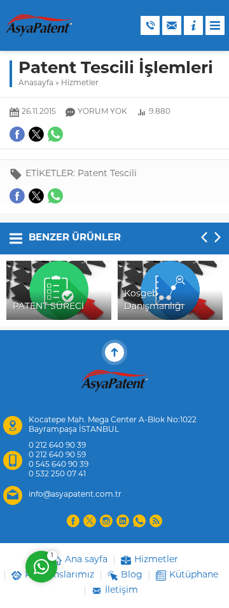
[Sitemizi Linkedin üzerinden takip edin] (122, 521)
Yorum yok (102, 112)
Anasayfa (35, 83)
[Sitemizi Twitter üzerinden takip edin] (89, 521)
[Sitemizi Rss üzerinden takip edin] (155, 521)
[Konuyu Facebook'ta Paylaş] (17, 196)
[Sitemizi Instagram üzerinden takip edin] (106, 521)
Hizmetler (80, 83)
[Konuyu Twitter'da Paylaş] (36, 196)
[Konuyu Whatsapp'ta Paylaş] (55, 196)
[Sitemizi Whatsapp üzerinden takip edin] (139, 521)
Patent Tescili (107, 174)
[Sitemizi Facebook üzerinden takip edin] (73, 521)
